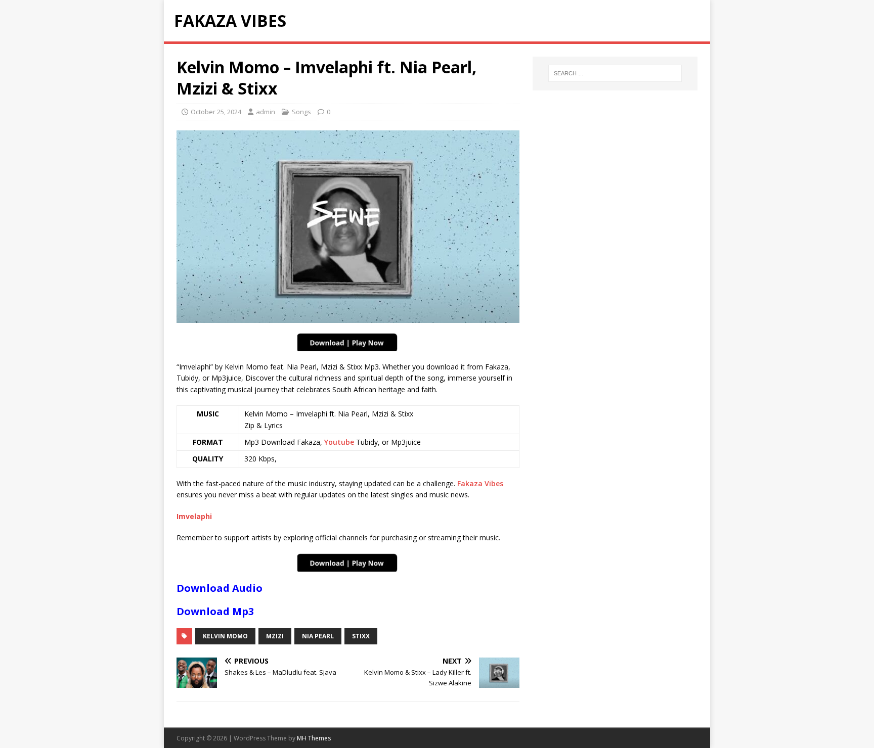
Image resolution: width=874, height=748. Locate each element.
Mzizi (275, 636)
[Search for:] (615, 73)
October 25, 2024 (216, 111)
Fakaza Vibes (480, 483)
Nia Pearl (318, 636)
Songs (301, 111)
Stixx (361, 636)
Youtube (339, 442)
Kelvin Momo (225, 636)
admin (265, 111)
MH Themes (314, 738)
